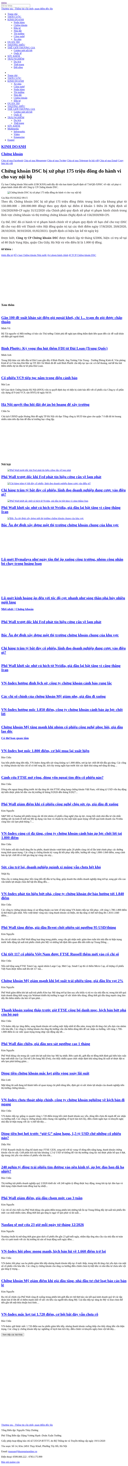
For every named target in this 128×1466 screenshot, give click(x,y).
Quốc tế (18, 53)
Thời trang (19, 64)
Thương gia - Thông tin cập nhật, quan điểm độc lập (27, 8)
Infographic (19, 131)
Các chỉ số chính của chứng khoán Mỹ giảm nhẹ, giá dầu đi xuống (53, 696)
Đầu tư (17, 28)
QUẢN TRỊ (13, 42)
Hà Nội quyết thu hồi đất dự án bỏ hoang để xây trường (45, 404)
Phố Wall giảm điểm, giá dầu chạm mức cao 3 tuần (41, 1198)
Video (17, 134)
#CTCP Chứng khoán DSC (82, 255)
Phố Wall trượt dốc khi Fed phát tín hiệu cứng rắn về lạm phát (51, 477)
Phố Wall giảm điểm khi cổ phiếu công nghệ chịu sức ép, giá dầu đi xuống (59, 804)
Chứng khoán (20, 25)
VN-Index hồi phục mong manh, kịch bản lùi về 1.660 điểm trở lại (53, 1251)
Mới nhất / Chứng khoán (17, 609)
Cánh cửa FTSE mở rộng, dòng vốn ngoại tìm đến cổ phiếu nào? (52, 777)
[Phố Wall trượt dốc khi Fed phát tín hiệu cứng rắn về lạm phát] (39, 470)
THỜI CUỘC (14, 16)
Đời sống (18, 67)
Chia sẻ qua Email (108, 160)
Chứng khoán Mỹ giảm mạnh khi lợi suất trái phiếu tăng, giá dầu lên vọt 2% (62, 981)
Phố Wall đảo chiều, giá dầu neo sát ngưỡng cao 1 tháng (45, 1044)
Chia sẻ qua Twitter (56, 160)
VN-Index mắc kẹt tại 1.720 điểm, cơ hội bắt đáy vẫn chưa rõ (49, 1314)
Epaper (11, 140)
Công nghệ (19, 36)
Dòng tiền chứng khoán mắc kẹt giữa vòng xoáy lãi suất (45, 1073)
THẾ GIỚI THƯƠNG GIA (21, 47)
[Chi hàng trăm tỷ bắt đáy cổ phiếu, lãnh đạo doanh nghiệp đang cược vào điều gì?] (49, 483)
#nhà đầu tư (7, 255)
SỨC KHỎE (13, 56)
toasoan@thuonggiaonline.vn (22, 1451)
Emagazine (19, 137)
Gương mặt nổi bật (23, 50)
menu (4, 2)
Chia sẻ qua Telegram (77, 160)
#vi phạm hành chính (57, 255)
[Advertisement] (64, 278)
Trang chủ (12, 14)
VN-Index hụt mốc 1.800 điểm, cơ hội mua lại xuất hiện (45, 751)
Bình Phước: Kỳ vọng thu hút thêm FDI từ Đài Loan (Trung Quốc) (54, 348)
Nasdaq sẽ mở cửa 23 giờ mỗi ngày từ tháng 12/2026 (42, 1225)
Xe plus (17, 39)
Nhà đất (18, 30)
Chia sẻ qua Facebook (12, 160)
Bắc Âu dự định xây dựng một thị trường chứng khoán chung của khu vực (60, 525)
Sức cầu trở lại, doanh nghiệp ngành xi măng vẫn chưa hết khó (51, 867)
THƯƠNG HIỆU (16, 45)
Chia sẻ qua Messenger (35, 160)
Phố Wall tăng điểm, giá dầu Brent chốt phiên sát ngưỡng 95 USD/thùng (58, 927)
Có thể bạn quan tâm (15, 738)
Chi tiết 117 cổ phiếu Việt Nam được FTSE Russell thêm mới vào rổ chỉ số (60, 954)
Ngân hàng (19, 22)
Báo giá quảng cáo (10, 1462)
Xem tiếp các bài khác (12, 1334)
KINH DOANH (15, 19)
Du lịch (17, 61)
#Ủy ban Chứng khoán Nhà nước (30, 255)
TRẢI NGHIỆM (15, 59)
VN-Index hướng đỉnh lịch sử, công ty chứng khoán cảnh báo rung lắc (56, 683)
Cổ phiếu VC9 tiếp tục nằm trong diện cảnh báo (39, 378)
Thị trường (19, 33)
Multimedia (13, 128)
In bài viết (94, 160)
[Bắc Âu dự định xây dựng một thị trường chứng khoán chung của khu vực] (45, 518)
